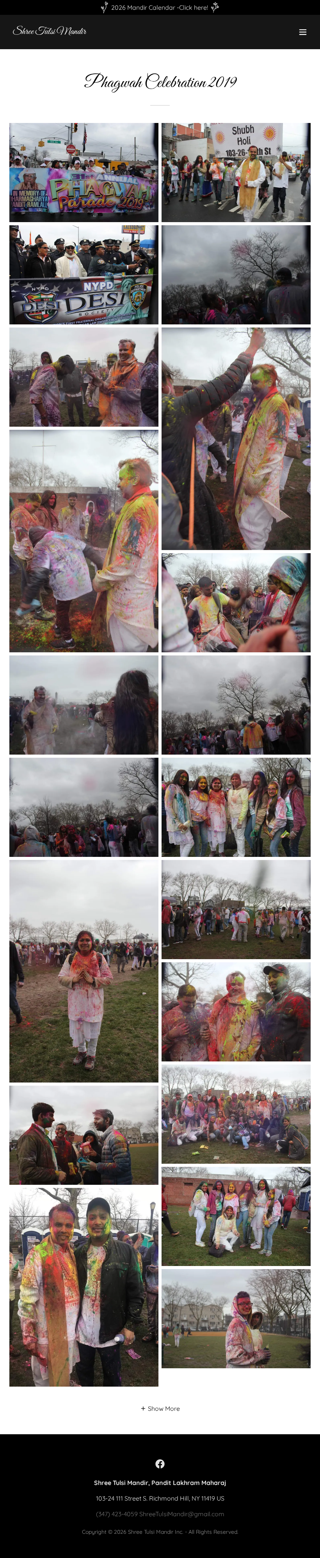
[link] (49, 32)
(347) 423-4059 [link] (117, 1514)
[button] (303, 32)
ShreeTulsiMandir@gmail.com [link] (181, 1514)
